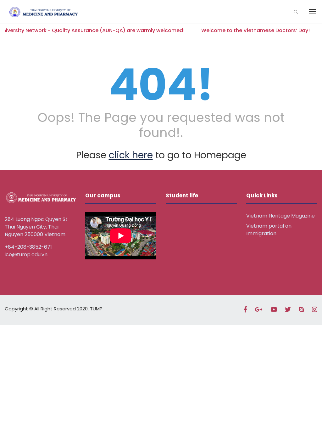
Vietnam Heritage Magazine (280, 215)
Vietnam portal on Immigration (268, 229)
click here (131, 155)
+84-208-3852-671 (28, 247)
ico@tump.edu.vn (26, 254)
